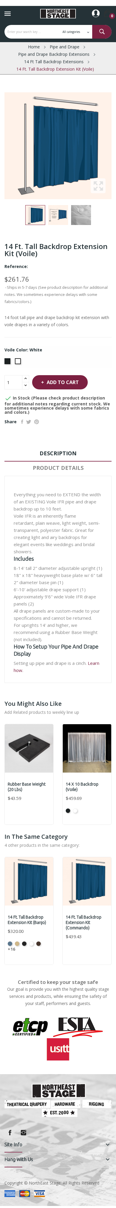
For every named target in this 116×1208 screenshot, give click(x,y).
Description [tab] (58, 453)
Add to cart (63, 382)
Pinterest (36, 421)
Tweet (29, 421)
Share (22, 421)
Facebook (9, 1132)
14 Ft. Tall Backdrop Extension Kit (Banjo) (27, 920)
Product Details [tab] (58, 467)
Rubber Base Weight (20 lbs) (27, 787)
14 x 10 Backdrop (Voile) (82, 787)
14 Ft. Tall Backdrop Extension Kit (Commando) (83, 922)
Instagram (23, 1132)
